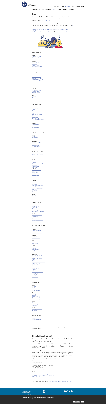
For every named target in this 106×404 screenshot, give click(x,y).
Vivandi (33, 252)
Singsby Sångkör (35, 127)
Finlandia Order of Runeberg (37, 154)
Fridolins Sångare (35, 304)
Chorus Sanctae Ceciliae (37, 258)
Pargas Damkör (35, 195)
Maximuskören (35, 97)
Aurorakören (34, 184)
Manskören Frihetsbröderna (37, 265)
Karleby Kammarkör (36, 59)
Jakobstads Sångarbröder (37, 78)
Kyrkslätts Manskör (36, 238)
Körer (54, 9)
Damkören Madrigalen (36, 77)
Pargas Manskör (35, 196)
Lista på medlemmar (46, 9)
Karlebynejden (35, 29)
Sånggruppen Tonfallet (36, 80)
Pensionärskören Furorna (37, 233)
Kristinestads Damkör (36, 142)
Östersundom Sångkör (36, 299)
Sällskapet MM (35, 273)
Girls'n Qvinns (34, 207)
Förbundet (62, 6)
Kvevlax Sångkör (35, 124)
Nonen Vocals (35, 125)
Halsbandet (34, 248)
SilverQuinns (34, 115)
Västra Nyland (42, 31)
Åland (33, 31)
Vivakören (34, 173)
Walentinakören (35, 277)
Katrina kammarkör (36, 167)
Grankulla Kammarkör (36, 230)
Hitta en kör (56, 6)
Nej (82, 401)
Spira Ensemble (35, 270)
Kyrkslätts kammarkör (36, 236)
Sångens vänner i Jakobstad (37, 79)
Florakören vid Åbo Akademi (37, 188)
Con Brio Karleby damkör (37, 56)
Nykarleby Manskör (36, 92)
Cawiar (33, 287)
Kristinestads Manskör (36, 144)
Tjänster (73, 6)
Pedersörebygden (42, 29)
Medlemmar (68, 6)
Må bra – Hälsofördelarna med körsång (40, 374)
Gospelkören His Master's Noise (38, 262)
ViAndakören (34, 250)
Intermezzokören (35, 166)
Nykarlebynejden (50, 29)
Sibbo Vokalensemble (36, 297)
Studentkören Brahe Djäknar (37, 185)
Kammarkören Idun (36, 263)
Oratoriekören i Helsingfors (37, 272)
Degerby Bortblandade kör (37, 220)
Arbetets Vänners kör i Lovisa (38, 302)
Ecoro (33, 241)
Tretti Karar (34, 320)
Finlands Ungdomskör (36, 319)
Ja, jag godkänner (76, 401)
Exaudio (33, 318)
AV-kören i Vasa (35, 108)
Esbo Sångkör (35, 243)
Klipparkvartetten (35, 226)
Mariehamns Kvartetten (36, 170)
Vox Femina (34, 274)
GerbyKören (34, 110)
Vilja (33, 67)
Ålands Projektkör (35, 175)
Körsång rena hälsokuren (37, 376)
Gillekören (34, 260)
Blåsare (65, 9)
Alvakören (34, 286)
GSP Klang (34, 231)
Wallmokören (34, 310)
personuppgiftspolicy (31, 398)
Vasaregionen (56, 29)
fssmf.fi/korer (48, 20)
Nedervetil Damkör (36, 65)
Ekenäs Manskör (35, 206)
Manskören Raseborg (36, 208)
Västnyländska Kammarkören (38, 211)
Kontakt (82, 6)
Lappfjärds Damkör (36, 145)
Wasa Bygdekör (35, 117)
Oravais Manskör (35, 99)
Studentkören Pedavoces (37, 114)
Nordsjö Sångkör (35, 268)
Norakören (34, 136)
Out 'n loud (34, 269)
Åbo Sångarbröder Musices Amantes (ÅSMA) (41, 191)
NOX (33, 113)
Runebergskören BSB (36, 290)
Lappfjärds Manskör (36, 146)
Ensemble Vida (35, 186)
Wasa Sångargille (35, 118)
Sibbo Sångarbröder (36, 296)
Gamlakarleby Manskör (36, 57)
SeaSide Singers (35, 172)
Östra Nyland (57, 31)
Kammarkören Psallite (36, 112)
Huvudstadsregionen (50, 31)
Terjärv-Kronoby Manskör (37, 66)
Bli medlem (71, 9)
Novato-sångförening (36, 90)
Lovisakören (34, 305)
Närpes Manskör (35, 137)
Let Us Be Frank (35, 264)
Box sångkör (34, 294)
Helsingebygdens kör (36, 249)
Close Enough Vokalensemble (38, 163)
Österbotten (35, 30)
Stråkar (59, 9)
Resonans (78, 6)
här (72, 25)
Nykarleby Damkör (36, 91)
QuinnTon (34, 109)
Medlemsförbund (36, 9)
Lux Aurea (34, 295)
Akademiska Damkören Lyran (38, 255)
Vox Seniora (34, 275)
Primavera (34, 288)
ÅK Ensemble (35, 190)
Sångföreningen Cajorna (37, 210)
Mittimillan (34, 64)
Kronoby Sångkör (35, 62)
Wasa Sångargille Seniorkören (38, 119)
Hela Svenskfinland (65, 31)
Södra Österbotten (64, 29)
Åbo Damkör (34, 189)
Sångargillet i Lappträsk (37, 309)
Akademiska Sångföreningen (37, 257)
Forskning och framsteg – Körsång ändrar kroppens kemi (43, 375)
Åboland (37, 31)
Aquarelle (34, 96)
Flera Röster (34, 165)
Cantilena (34, 162)
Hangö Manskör (35, 216)
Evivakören (34, 259)
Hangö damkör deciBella (37, 215)
